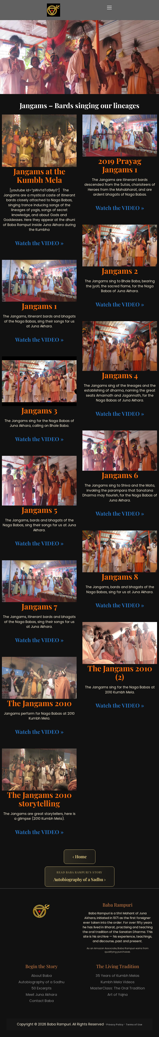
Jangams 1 (39, 306)
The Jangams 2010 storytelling (39, 799)
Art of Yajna (117, 994)
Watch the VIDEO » (39, 242)
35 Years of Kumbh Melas (117, 975)
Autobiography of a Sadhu (41, 982)
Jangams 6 (120, 475)
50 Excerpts (41, 988)
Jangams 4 (120, 375)
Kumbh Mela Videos (118, 982)
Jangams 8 (120, 576)
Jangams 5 (39, 510)
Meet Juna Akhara (41, 994)
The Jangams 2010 (39, 703)
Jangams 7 (39, 606)
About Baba (41, 975)
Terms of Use (134, 1024)
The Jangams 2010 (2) (119, 672)
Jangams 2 (120, 270)
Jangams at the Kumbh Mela (39, 175)
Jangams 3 (39, 410)
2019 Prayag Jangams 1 (119, 165)
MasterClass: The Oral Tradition (117, 988)
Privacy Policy (114, 1024)
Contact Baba (41, 1000)
